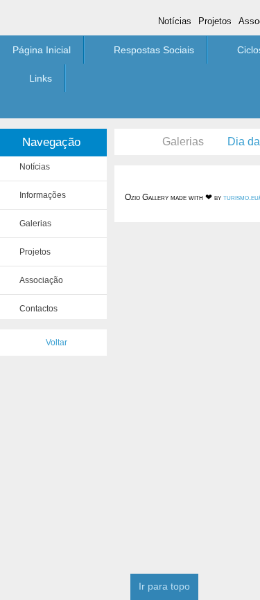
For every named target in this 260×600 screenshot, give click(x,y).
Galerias (183, 141)
